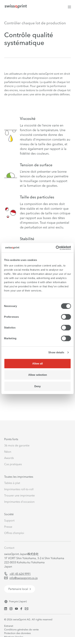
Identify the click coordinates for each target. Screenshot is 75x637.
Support (9, 520)
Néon (7, 451)
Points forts (11, 439)
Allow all (37, 363)
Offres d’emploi (14, 533)
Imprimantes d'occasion (19, 501)
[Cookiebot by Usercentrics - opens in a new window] (55, 248)
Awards (9, 458)
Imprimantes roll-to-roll (18, 489)
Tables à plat (12, 483)
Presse (8, 526)
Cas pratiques (13, 464)
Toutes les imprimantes (18, 476)
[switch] (66, 317)
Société (9, 514)
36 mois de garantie (16, 445)
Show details (56, 352)
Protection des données (17, 633)
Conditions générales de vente (21, 629)
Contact (9, 547)
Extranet (8, 625)
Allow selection (37, 374)
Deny (37, 386)
